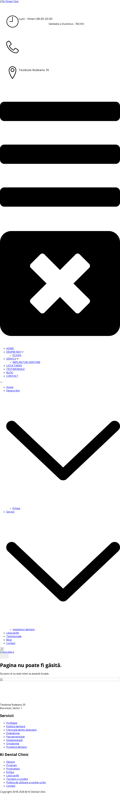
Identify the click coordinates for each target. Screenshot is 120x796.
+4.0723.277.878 (30, 44)
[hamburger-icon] (1, 382)
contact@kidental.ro (66, 49)
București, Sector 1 (66, 74)
